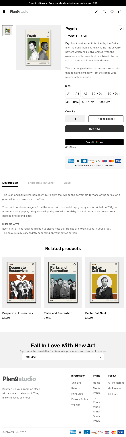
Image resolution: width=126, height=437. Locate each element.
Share (72, 147)
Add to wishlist (120, 28)
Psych (69, 43)
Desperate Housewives (17, 313)
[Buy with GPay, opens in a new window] (94, 142)
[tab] (10, 183)
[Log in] (96, 11)
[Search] (104, 11)
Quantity (70, 111)
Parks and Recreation (58, 313)
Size (68, 85)
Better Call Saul (95, 313)
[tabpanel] (63, 214)
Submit (100, 356)
